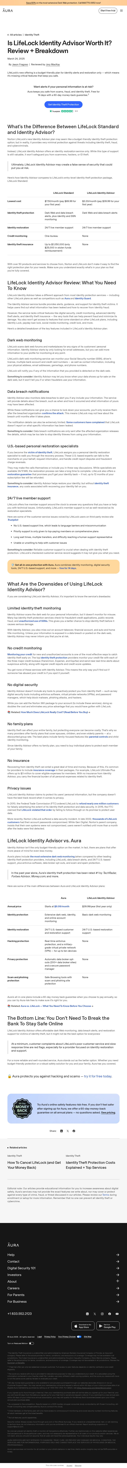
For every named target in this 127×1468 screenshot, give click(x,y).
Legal (39, 1336)
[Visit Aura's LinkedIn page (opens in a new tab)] (87, 1313)
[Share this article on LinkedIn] (61, 1131)
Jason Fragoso (20, 64)
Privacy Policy (50, 1336)
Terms (105, 1194)
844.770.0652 (89, 3)
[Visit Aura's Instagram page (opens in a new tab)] (102, 1313)
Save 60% (31, 3)
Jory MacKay (53, 64)
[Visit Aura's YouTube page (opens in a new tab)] (117, 1313)
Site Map (87, 1336)
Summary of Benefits (16, 1363)
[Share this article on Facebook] (73, 1131)
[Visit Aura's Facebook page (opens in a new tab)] (109, 1313)
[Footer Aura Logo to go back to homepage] (13, 1245)
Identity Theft (32, 34)
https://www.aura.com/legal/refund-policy (94, 1388)
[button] (121, 10)
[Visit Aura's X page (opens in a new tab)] (94, 1313)
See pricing (108, 1112)
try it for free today (97, 1076)
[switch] (31, 1343)
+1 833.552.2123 (19, 1314)
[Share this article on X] (67, 1131)
